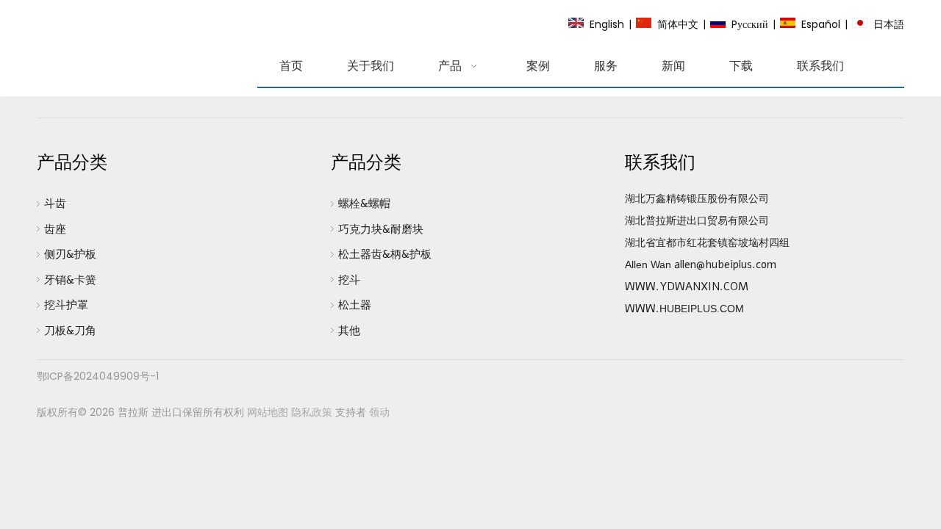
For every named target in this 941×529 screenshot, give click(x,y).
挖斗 (349, 280)
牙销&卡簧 (70, 280)
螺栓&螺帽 (364, 203)
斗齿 (55, 203)
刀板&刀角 (70, 330)
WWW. (642, 308)
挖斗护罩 (66, 305)
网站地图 (267, 412)
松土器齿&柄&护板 (385, 254)
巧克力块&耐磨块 (380, 229)
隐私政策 (311, 412)
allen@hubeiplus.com (725, 264)
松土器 (354, 305)
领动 (379, 412)
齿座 (55, 229)
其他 (349, 330)
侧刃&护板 (70, 254)
